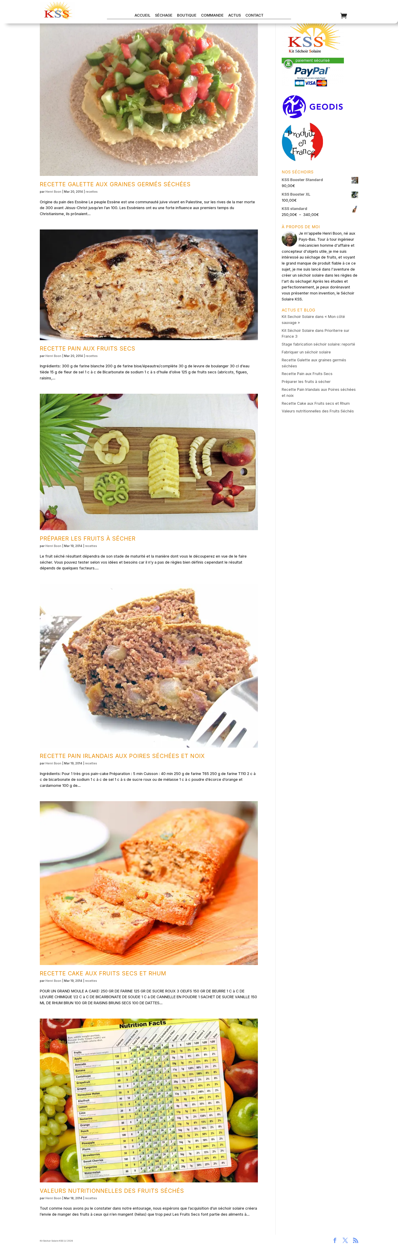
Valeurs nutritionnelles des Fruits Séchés (112, 1190)
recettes (92, 191)
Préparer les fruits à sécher (88, 538)
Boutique (187, 15)
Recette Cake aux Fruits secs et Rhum (103, 973)
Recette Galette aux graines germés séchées (115, 184)
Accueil (142, 15)
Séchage (163, 15)
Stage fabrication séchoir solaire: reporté (318, 344)
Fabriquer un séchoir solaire (306, 352)
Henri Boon (53, 191)
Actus (234, 15)
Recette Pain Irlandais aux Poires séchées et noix (122, 756)
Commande (212, 15)
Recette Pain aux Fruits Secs (87, 348)
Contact (254, 15)
